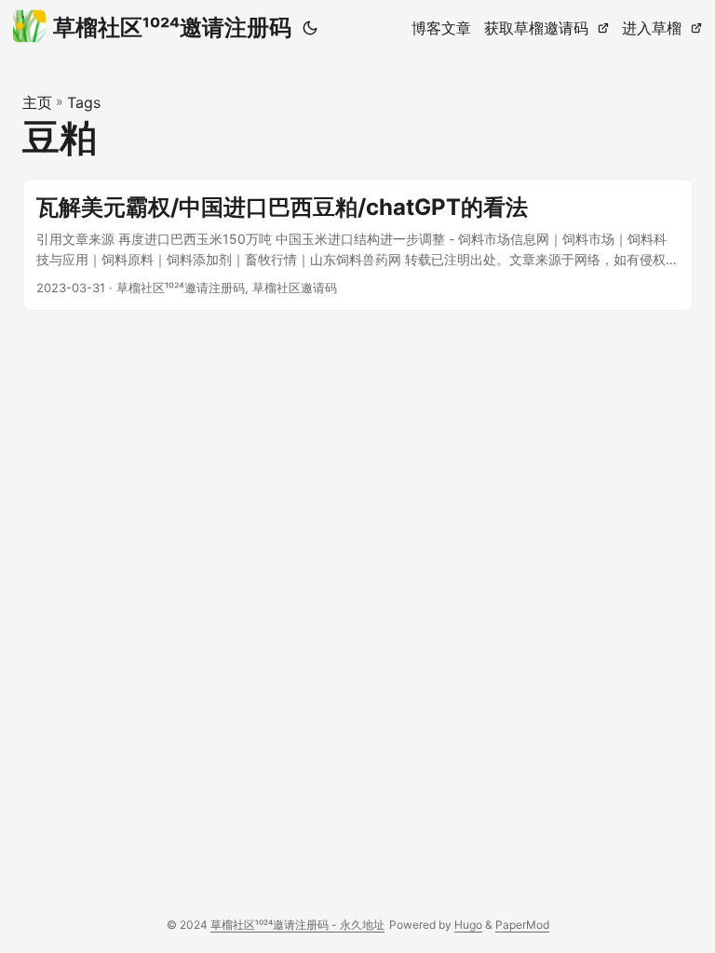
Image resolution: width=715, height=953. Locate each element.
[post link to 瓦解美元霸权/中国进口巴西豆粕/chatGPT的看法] (357, 245)
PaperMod (522, 925)
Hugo (468, 925)
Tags (84, 102)
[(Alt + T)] (310, 28)
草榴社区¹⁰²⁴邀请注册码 (172, 27)
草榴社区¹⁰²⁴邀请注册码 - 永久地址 (297, 925)
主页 (37, 102)
